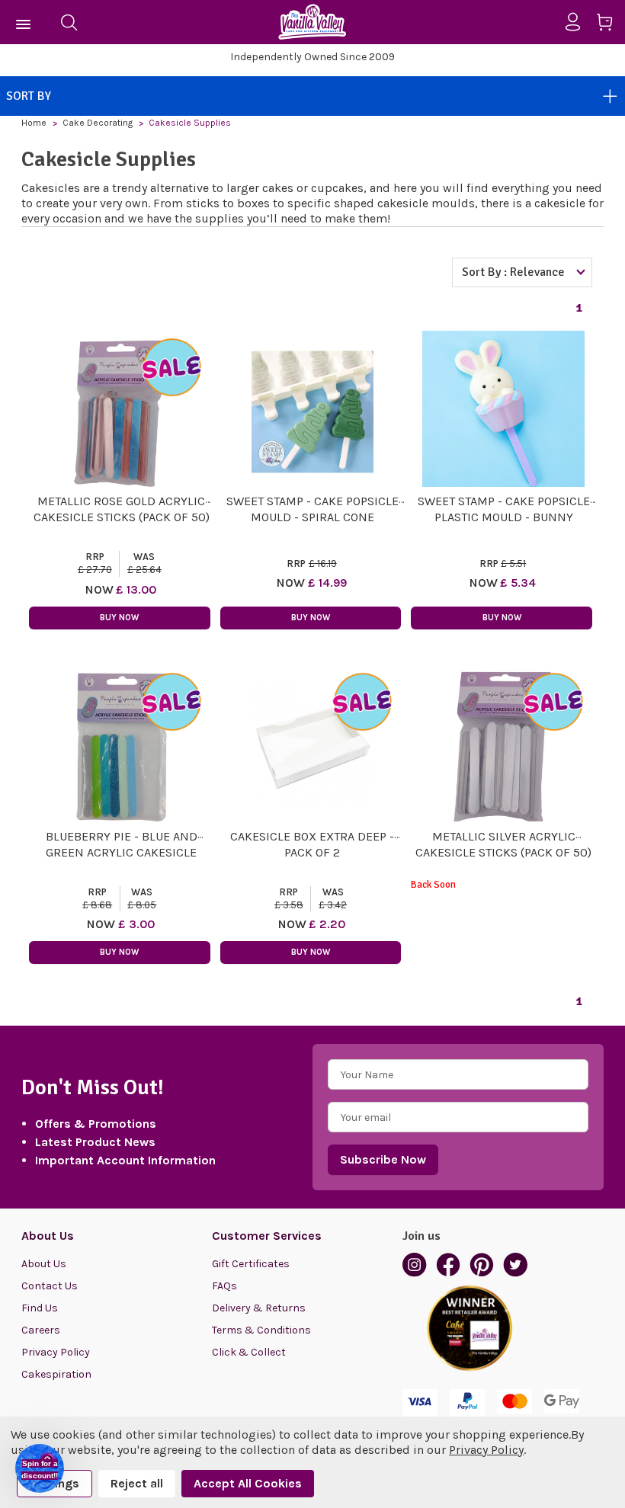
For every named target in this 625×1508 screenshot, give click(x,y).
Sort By (28, 96)
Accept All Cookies (248, 1483)
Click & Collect (249, 1352)
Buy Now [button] (119, 618)
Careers (40, 1330)
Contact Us (49, 1285)
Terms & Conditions (261, 1330)
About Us (43, 1263)
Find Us (39, 1307)
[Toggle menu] (24, 22)
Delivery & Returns (259, 1307)
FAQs (224, 1285)
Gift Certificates (251, 1263)
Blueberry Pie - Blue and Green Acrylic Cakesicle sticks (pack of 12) (121, 852)
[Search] (68, 22)
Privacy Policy (55, 1352)
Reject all (137, 1483)
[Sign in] (578, 22)
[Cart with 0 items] (610, 25)
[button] (39, 1468)
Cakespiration (56, 1374)
